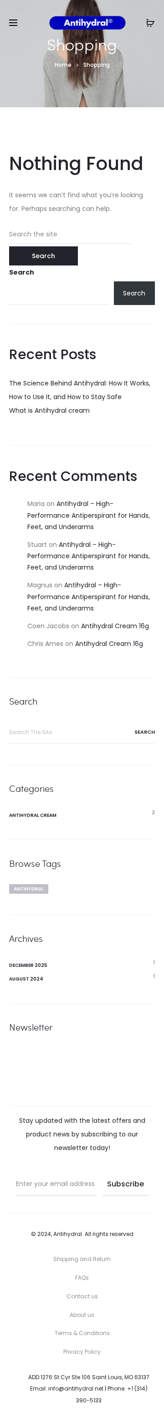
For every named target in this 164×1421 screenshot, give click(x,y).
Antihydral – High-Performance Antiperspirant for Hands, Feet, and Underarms (88, 515)
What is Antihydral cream (49, 410)
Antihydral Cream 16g (115, 625)
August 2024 (26, 979)
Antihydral (29, 889)
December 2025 (28, 965)
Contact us (82, 1296)
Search (21, 272)
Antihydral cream (32, 815)
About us (82, 1315)
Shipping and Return (82, 1259)
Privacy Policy (82, 1352)
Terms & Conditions (82, 1333)
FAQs (82, 1277)
